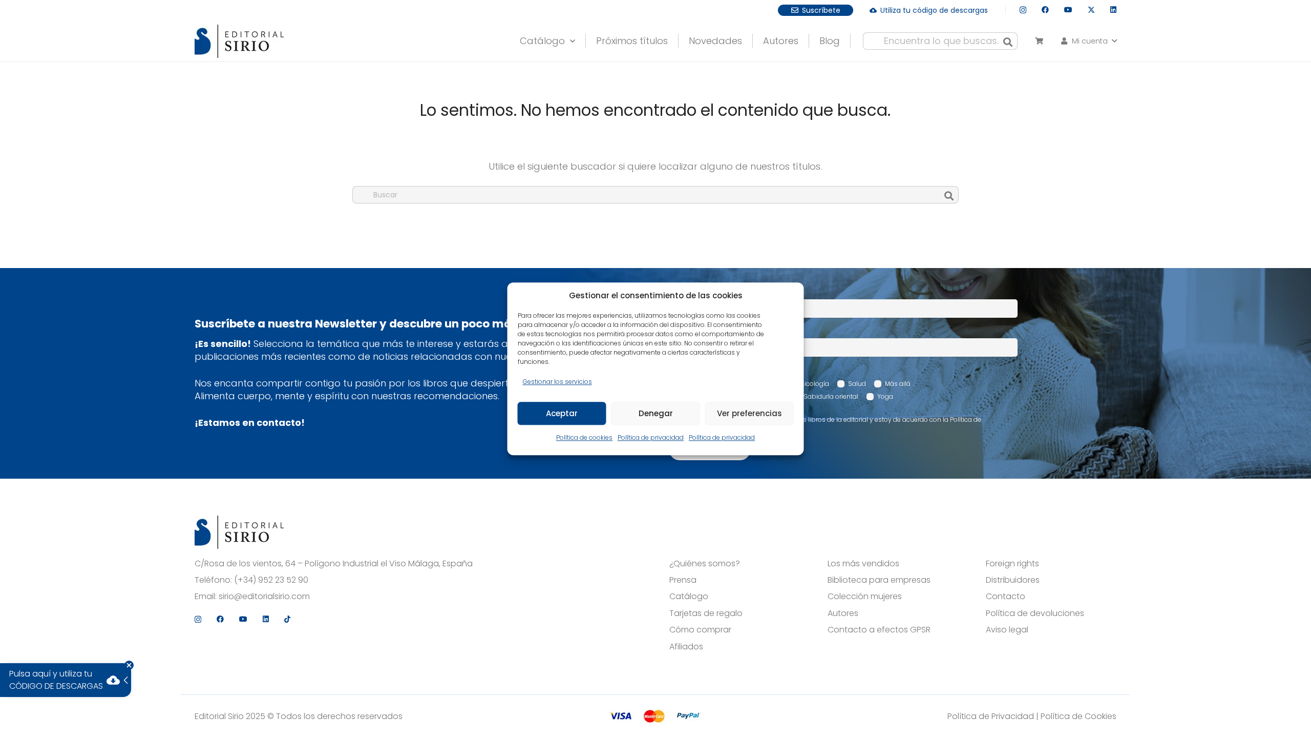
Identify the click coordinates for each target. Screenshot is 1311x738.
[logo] (239, 41)
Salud (857, 383)
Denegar (656, 413)
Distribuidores (1013, 580)
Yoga (885, 396)
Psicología (813, 383)
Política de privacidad (651, 438)
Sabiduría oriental (830, 396)
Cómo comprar (700, 630)
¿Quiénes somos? (704, 563)
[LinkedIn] (1113, 9)
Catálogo (688, 596)
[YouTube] (1068, 9)
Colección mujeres (865, 596)
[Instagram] (1023, 10)
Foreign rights (1012, 563)
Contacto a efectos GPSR (879, 630)
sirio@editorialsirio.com (264, 596)
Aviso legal (1007, 630)
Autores (843, 613)
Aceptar (562, 413)
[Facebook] (1045, 9)
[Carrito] (1039, 40)
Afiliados (686, 646)
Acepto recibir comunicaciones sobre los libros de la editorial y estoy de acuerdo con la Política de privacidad (830, 424)
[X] (1091, 10)
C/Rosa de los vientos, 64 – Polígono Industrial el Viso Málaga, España (334, 563)
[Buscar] (1008, 41)
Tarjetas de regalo (706, 613)
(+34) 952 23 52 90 (271, 580)
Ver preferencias (749, 413)
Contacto (1005, 596)
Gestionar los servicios (557, 381)
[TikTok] (287, 619)
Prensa (682, 580)
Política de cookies (584, 438)
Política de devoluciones (1035, 613)
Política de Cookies (1078, 716)
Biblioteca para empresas (879, 580)
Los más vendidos (863, 563)
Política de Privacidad (990, 716)
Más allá (898, 383)
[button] (570, 38)
